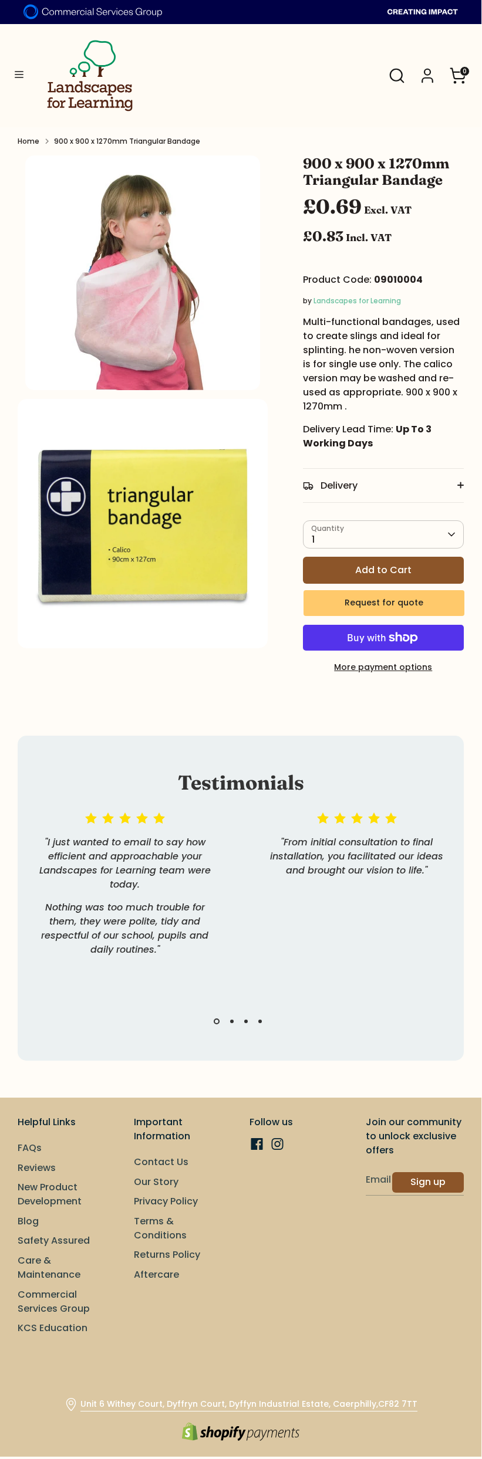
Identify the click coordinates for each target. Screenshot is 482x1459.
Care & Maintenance (49, 1267)
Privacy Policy (166, 1201)
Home (28, 141)
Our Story (156, 1182)
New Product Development (50, 1194)
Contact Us (161, 1162)
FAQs (30, 1148)
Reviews (37, 1167)
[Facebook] (257, 1144)
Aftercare (156, 1274)
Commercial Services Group (54, 1301)
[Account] (427, 70)
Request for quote (384, 602)
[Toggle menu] (19, 75)
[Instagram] (277, 1144)
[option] (116, 898)
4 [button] (260, 1021)
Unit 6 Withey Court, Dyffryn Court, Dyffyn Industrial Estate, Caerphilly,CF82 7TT (248, 1404)
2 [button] (232, 1021)
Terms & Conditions (160, 1228)
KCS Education (52, 1328)
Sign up (428, 1182)
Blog (28, 1221)
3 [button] (246, 1021)
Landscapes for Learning (357, 301)
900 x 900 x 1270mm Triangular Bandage (127, 141)
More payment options (383, 667)
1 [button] (217, 1021)
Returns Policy (167, 1254)
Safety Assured (54, 1240)
